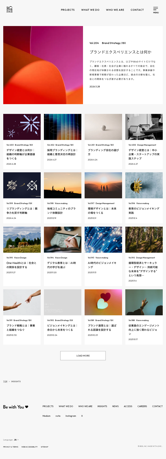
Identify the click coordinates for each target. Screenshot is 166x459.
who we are (115, 9)
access (128, 406)
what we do (90, 9)
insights (102, 406)
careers (142, 406)
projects (68, 9)
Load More (83, 355)
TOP (5, 381)
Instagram (71, 415)
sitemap (44, 447)
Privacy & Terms (10, 447)
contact (137, 9)
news (115, 406)
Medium (46, 415)
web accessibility (29, 447)
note (58, 415)
